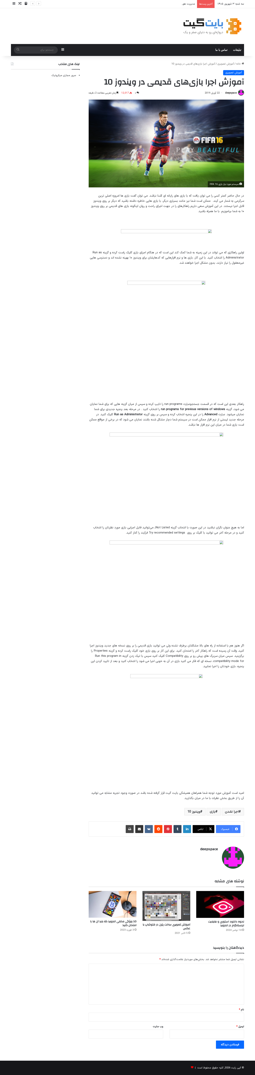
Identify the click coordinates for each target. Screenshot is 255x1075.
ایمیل (240, 1027)
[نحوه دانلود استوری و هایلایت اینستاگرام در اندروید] (220, 904)
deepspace (231, 93)
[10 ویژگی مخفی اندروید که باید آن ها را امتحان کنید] (112, 904)
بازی (212, 811)
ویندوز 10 (193, 811)
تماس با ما (221, 49)
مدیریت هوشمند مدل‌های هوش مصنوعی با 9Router (166, 4)
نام (241, 1010)
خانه (239, 64)
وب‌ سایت (158, 1027)
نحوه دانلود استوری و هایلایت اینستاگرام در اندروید (226, 923)
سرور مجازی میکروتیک (63, 75)
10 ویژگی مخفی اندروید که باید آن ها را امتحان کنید (113, 923)
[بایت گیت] (212, 26)
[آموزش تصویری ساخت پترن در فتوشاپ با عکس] (166, 906)
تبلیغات (237, 49)
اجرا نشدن (232, 811)
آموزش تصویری (225, 64)
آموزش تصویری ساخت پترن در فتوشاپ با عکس (166, 926)
